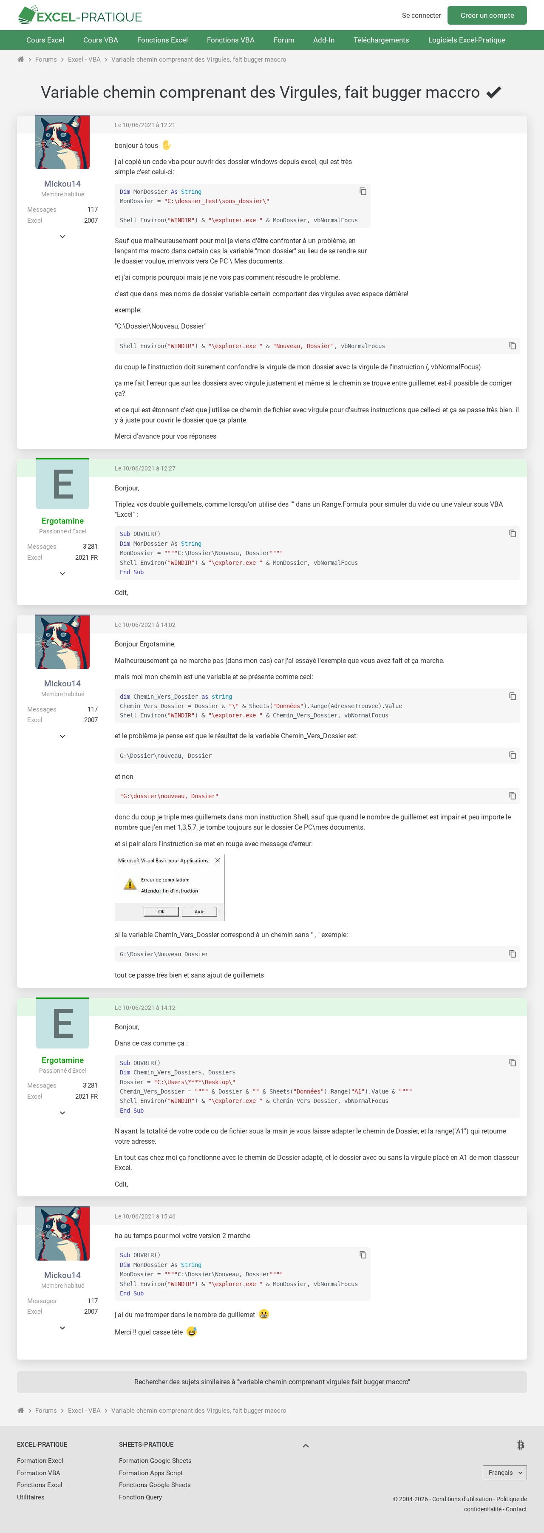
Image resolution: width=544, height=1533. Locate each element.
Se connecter (421, 15)
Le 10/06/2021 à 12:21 (145, 125)
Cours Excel (45, 40)
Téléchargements (381, 40)
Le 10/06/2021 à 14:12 (145, 1007)
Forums (46, 59)
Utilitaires (31, 1497)
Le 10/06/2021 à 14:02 (145, 624)
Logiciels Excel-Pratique (466, 40)
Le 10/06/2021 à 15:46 (145, 1216)
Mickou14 (62, 184)
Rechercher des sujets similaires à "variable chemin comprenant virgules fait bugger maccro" (272, 1382)
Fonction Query (140, 1497)
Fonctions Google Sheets (155, 1485)
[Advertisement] (448, 199)
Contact (516, 1509)
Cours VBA (100, 40)
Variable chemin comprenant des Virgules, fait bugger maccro (198, 59)
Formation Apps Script (151, 1473)
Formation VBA (38, 1473)
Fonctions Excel (162, 40)
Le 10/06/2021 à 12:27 (145, 468)
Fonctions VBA (231, 40)
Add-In (323, 40)
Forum (284, 40)
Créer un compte (487, 15)
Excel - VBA (84, 59)
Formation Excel (40, 1461)
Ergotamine (63, 521)
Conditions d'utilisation (462, 1499)
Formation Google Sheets (155, 1461)
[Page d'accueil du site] (21, 59)
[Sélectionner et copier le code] (363, 192)
